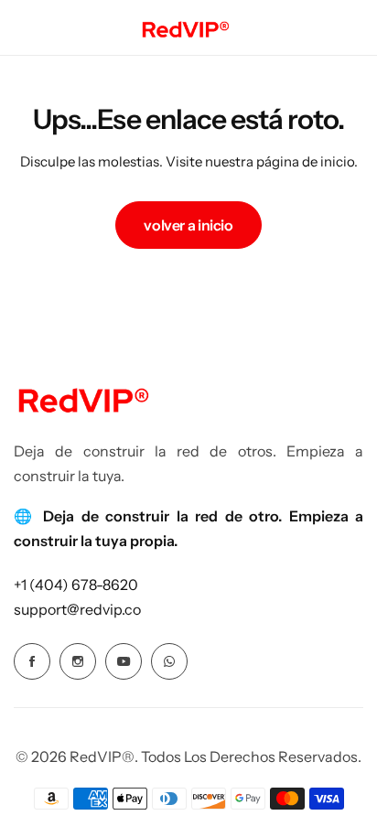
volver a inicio (188, 225)
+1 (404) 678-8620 (76, 584)
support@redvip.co (77, 609)
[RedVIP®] (185, 27)
